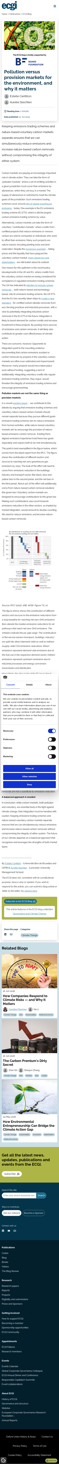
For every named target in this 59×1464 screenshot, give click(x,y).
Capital (44, 1076)
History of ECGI (9, 1399)
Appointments (9, 1341)
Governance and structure (15, 1403)
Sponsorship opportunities (15, 1327)
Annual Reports (9, 1420)
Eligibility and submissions (15, 1299)
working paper (20, 403)
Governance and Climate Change (29, 913)
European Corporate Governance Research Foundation (24, 1414)
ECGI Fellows (8, 1347)
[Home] (9, 5)
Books (5, 1262)
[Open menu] (55, 6)
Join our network (11, 1213)
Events (5, 1360)
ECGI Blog (27, 14)
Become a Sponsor (33, 1213)
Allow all (29, 768)
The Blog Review (10, 1271)
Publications (14, 14)
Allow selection (29, 776)
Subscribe (10, 1173)
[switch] (52, 739)
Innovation (37, 1135)
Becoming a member (12, 1323)
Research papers (10, 1286)
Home (4, 14)
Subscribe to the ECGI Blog (18, 901)
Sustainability (31, 1015)
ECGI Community (10, 1332)
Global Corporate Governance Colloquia (22, 1371)
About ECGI (8, 1393)
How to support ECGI (12, 1318)
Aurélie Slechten (19, 868)
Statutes (6, 1408)
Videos (5, 1266)
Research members (12, 1351)
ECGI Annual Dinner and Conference (20, 1375)
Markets (29, 1076)
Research (7, 1280)
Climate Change (30, 935)
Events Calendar (10, 1366)
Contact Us (47, 1436)
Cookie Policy (15, 1455)
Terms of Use (39, 1446)
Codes (5, 1253)
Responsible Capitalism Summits (18, 1380)
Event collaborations (12, 1384)
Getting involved (10, 1313)
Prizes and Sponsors (12, 1304)
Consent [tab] (10, 684)
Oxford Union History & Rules (21, 1436)
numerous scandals (36, 249)
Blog (4, 1257)
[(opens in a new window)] (5, 934)
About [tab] (48, 684)
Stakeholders (49, 1135)
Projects (6, 1295)
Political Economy (46, 1015)
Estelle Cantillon (13, 863)
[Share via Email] (11, 934)
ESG (21, 1015)
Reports (6, 1290)
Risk (36, 1076)
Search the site (9, 1190)
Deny (29, 784)
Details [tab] (29, 684)
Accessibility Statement (39, 1455)
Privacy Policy (20, 1446)
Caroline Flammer (18, 1009)
